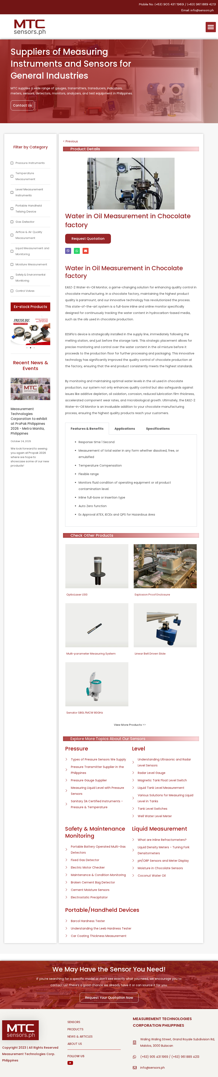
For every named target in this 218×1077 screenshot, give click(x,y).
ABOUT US (74, 1044)
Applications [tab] (125, 428)
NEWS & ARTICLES (80, 1036)
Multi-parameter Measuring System (91, 654)
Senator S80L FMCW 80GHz (84, 713)
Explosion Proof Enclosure (152, 595)
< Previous (70, 141)
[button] (211, 27)
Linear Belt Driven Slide (150, 654)
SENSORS (73, 1022)
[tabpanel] (131, 481)
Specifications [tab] (158, 428)
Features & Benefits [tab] (87, 428)
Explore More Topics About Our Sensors (107, 738)
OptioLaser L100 (76, 595)
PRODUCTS (75, 1029)
